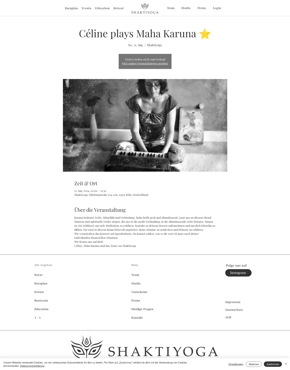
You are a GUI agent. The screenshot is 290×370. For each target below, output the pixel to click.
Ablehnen (254, 364)
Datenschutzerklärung (32, 365)
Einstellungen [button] (236, 364)
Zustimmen (273, 364)
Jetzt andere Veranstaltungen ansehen (145, 63)
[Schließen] (286, 364)
